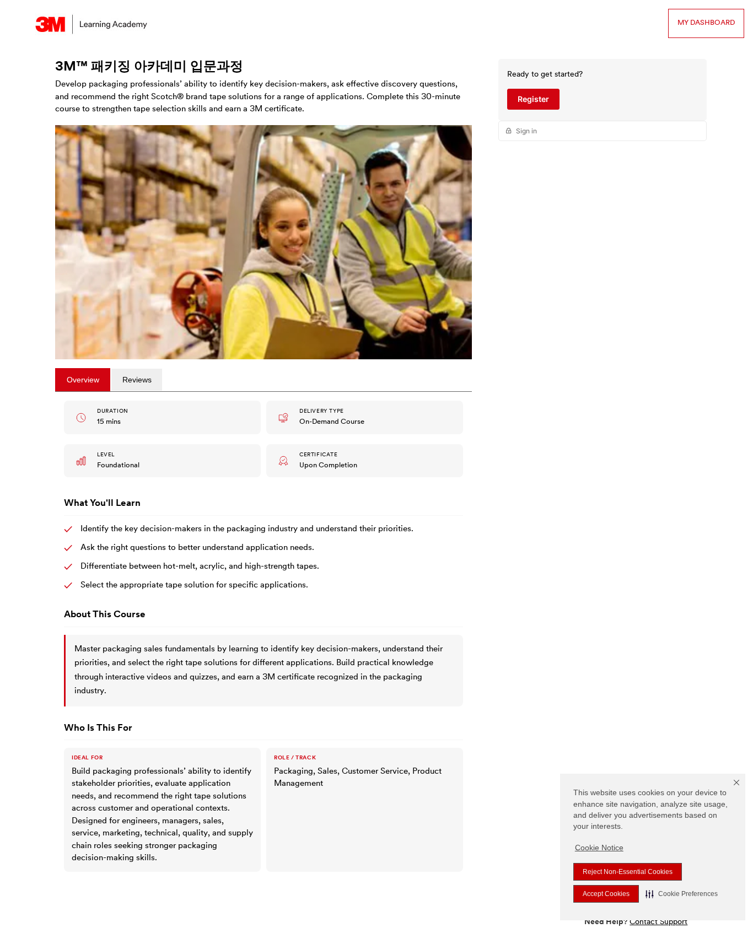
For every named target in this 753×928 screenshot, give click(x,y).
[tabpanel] (263, 638)
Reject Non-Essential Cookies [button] (628, 872)
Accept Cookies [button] (606, 894)
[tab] (82, 380)
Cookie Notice (599, 847)
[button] (681, 894)
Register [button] (533, 99)
